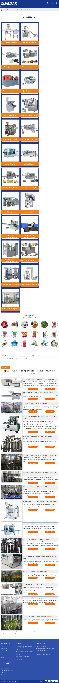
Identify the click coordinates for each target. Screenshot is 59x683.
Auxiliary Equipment (5, 666)
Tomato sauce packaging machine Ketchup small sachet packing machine (19, 631)
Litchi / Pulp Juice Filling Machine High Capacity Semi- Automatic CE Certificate (24, 653)
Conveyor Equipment (5, 668)
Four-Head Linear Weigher (7, 670)
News (12, 9)
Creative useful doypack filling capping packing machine (16, 633)
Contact (2, 657)
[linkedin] (57, 681)
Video (2, 652)
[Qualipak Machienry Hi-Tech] (10, 3)
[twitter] (52, 681)
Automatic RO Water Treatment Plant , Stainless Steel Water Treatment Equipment (24, 648)
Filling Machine (4, 648)
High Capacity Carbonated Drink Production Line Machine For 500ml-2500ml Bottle (24, 658)
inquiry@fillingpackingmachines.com (45, 648)
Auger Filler (3, 672)
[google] (54, 681)
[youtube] (46, 681)
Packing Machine (4, 650)
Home (8, 9)
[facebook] (49, 681)
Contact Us (50, 389)
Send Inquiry (33, 389)
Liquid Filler (3, 674)
